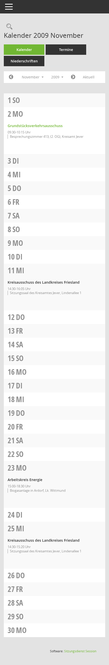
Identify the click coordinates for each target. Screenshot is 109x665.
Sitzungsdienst (80, 651)
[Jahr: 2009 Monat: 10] (11, 77)
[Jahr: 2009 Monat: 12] (73, 77)
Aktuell (89, 77)
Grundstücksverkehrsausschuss (35, 125)
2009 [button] (55, 77)
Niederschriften (24, 61)
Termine (66, 49)
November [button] (31, 77)
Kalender (24, 49)
